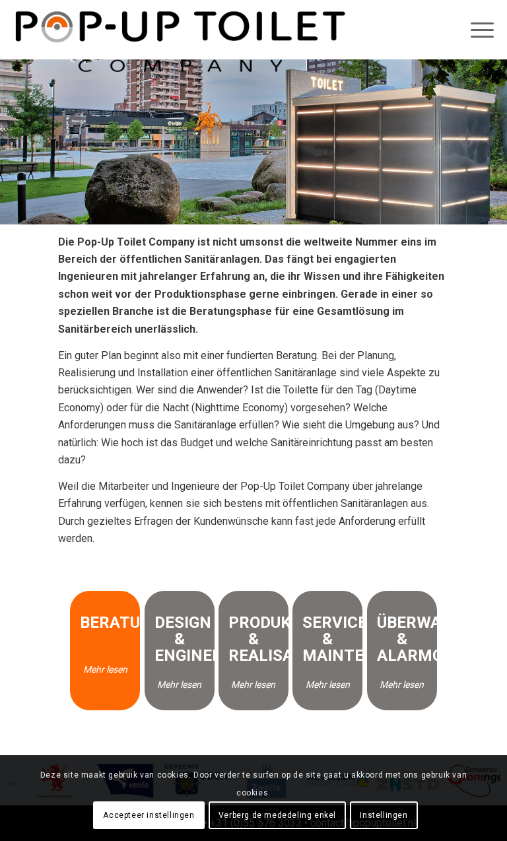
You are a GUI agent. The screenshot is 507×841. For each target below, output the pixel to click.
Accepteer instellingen (148, 815)
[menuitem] (470, 29)
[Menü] (475, 29)
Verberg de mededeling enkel (277, 815)
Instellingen (383, 815)
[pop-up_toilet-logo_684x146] (180, 43)
